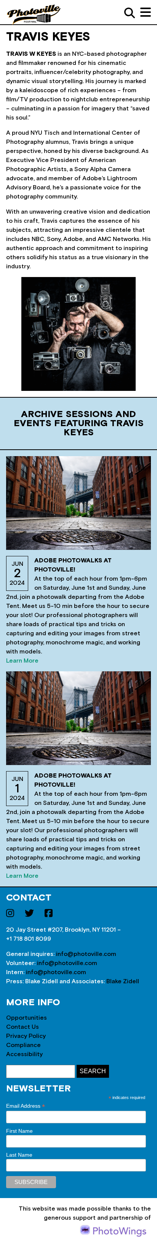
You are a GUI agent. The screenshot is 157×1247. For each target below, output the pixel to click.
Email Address (25, 1106)
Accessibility (24, 1054)
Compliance (23, 1045)
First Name (19, 1131)
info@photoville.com (86, 954)
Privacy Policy (26, 1036)
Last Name (19, 1155)
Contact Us (22, 1027)
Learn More (22, 661)
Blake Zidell (122, 981)
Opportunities (26, 1018)
